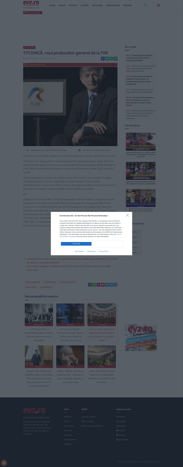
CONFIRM (76, 244)
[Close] (128, 216)
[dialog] (91, 233)
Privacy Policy (103, 251)
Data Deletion (79, 251)
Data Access (91, 251)
